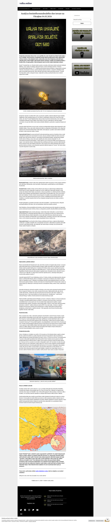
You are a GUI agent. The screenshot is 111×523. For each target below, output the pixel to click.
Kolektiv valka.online (48, 480)
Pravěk (68, 8)
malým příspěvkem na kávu (42, 471)
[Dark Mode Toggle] (107, 519)
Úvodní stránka (76, 8)
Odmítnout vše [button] (92, 520)
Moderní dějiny (36, 8)
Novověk (45, 8)
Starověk (60, 8)
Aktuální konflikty (24, 8)
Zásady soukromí (32, 521)
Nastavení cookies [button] (99, 520)
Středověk (53, 8)
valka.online (26, 3)
